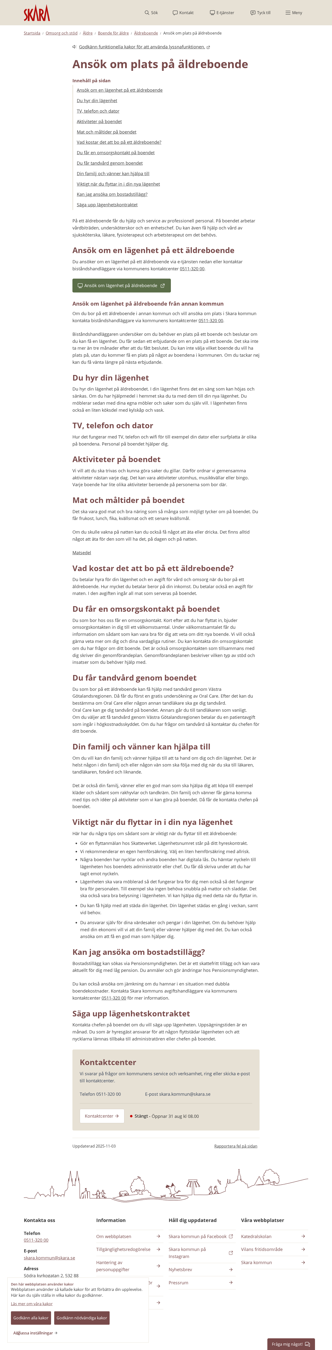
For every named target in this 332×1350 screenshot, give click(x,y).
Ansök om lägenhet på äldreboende (127, 287)
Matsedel (81, 553)
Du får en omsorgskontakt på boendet (116, 152)
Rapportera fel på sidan (235, 1146)
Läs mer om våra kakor (32, 1303)
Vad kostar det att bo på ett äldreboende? (119, 142)
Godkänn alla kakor (31, 1318)
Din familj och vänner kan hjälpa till (113, 173)
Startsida (32, 33)
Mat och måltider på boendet (106, 132)
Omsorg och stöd (62, 33)
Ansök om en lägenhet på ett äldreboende (120, 90)
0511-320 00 (192, 269)
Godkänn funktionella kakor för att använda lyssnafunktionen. (138, 47)
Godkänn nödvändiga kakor (82, 1318)
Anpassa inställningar (33, 1333)
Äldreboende (146, 33)
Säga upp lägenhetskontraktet (107, 205)
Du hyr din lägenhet (97, 100)
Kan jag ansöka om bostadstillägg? (112, 194)
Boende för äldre (113, 33)
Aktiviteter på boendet (99, 121)
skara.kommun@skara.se (49, 1258)
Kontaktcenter (99, 1116)
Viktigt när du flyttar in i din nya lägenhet (118, 184)
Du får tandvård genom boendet (110, 163)
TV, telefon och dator (98, 111)
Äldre (88, 33)
